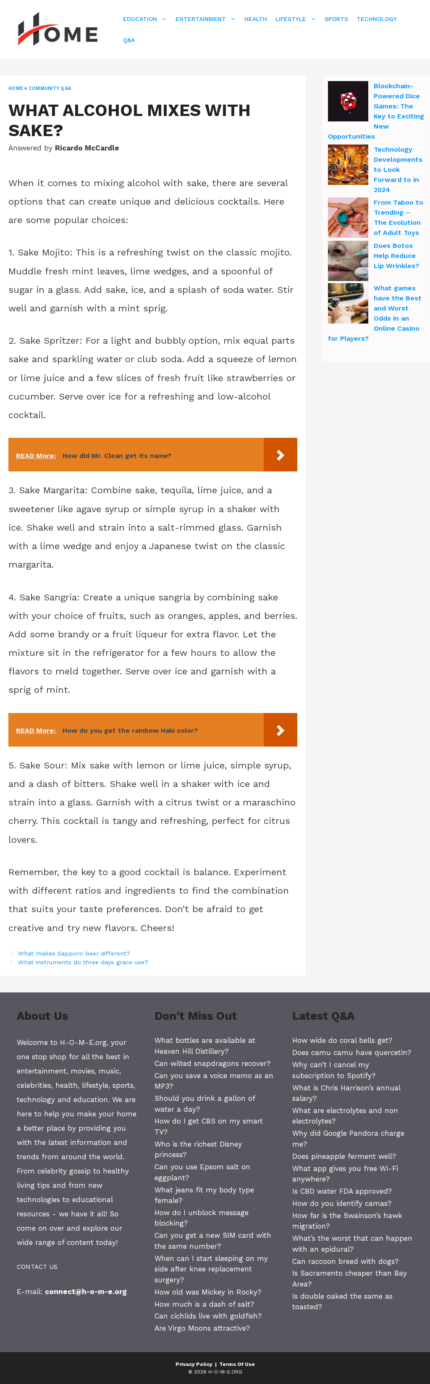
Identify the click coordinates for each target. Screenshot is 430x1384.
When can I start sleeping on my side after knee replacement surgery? (211, 1269)
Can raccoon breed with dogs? (345, 1261)
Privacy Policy (194, 1364)
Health (255, 19)
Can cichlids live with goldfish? (208, 1316)
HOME (15, 88)
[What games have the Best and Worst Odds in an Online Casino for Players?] (348, 304)
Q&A (129, 40)
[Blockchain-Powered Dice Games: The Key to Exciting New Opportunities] (348, 102)
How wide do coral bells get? (342, 1040)
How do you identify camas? (341, 1203)
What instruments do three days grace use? (83, 962)
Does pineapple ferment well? (344, 1156)
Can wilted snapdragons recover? (212, 1063)
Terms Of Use (237, 1364)
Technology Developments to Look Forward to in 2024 (398, 169)
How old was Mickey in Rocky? (208, 1292)
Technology (377, 19)
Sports (336, 19)
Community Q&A (50, 88)
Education (140, 19)
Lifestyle (290, 19)
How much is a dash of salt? (204, 1304)
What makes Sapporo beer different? (74, 953)
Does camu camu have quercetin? (351, 1052)
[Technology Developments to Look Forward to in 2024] (348, 166)
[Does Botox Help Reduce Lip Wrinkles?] (348, 262)
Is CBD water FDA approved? (342, 1191)
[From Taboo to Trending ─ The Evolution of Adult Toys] (348, 218)
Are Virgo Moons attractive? (202, 1328)
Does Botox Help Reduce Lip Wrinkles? (396, 256)
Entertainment (201, 19)
